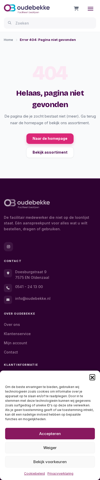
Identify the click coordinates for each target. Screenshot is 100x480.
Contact (11, 352)
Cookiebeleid (34, 473)
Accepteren (50, 433)
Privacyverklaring (60, 473)
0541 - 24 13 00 (29, 286)
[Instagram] (8, 246)
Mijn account (15, 343)
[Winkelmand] (76, 8)
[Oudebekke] (27, 204)
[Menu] (90, 8)
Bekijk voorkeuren (50, 461)
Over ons (12, 324)
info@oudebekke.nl (33, 298)
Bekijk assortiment (50, 152)
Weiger (50, 447)
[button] (92, 377)
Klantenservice (17, 334)
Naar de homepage (50, 138)
